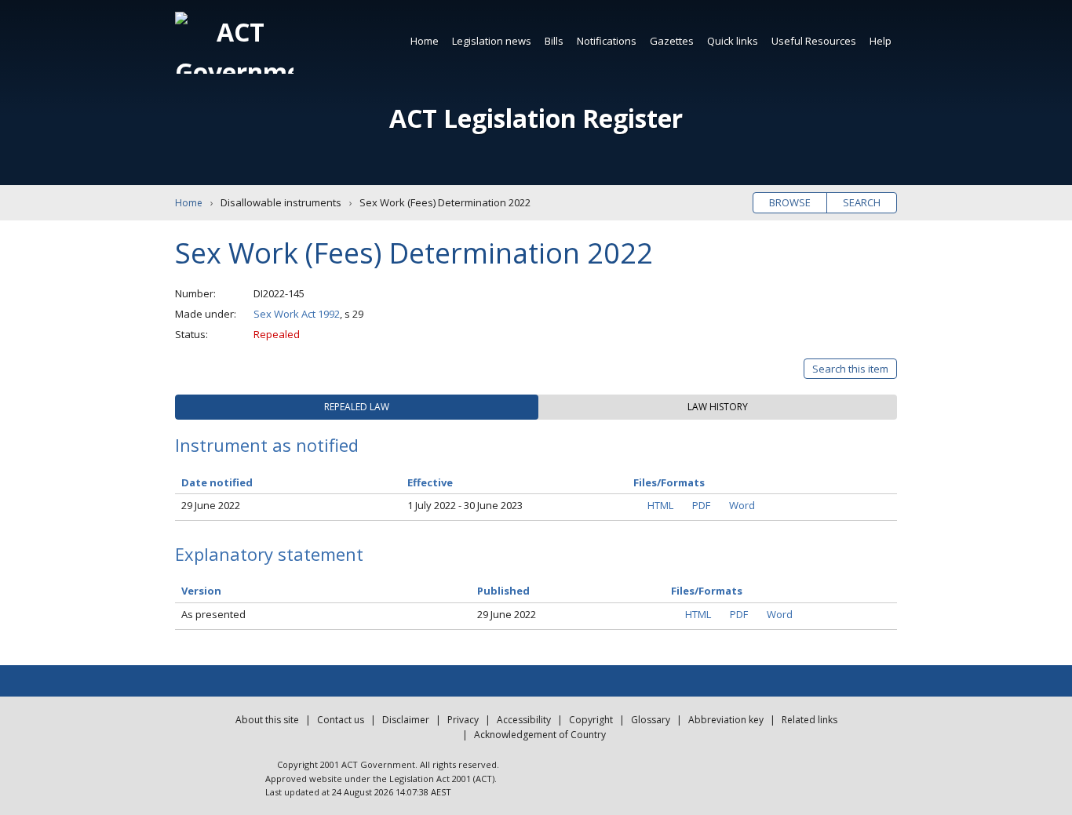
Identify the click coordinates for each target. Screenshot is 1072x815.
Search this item (850, 369)
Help (881, 41)
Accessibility (524, 719)
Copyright (591, 719)
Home (424, 41)
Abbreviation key (726, 719)
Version (201, 591)
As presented (213, 614)
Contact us (340, 719)
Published (503, 591)
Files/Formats (706, 591)
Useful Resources (813, 41)
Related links (809, 719)
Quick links (732, 41)
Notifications (606, 41)
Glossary (650, 719)
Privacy (463, 719)
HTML (660, 505)
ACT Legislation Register (536, 118)
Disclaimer (405, 719)
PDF (701, 505)
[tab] (356, 407)
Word (742, 505)
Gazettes (672, 41)
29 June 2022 (210, 505)
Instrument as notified (267, 445)
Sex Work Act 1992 (296, 314)
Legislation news (491, 41)
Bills (554, 41)
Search (862, 202)
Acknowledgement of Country (540, 734)
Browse (790, 202)
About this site (267, 719)
